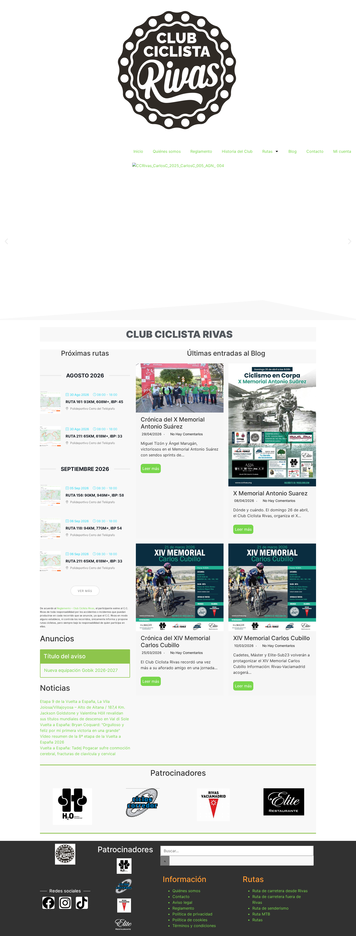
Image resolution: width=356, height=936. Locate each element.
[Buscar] (165, 861)
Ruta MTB (261, 914)
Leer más (150, 468)
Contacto (315, 151)
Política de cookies (189, 919)
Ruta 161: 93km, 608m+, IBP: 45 (94, 401)
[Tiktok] (82, 903)
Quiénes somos (167, 151)
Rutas (267, 151)
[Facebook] (48, 903)
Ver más (85, 591)
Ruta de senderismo (270, 908)
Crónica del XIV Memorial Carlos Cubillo (175, 642)
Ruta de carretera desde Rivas (280, 890)
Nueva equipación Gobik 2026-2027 (81, 670)
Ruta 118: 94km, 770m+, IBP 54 (94, 528)
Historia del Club (237, 151)
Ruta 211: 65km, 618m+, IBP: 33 (94, 436)
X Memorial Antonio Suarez (270, 493)
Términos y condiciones (194, 925)
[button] (6, 241)
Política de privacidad (192, 914)
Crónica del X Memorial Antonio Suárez (173, 423)
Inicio (138, 151)
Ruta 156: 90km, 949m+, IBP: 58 (95, 495)
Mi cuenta (342, 151)
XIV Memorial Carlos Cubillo (271, 638)
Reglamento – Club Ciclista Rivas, (76, 608)
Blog (292, 151)
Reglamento (201, 151)
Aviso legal (182, 902)
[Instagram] (65, 903)
